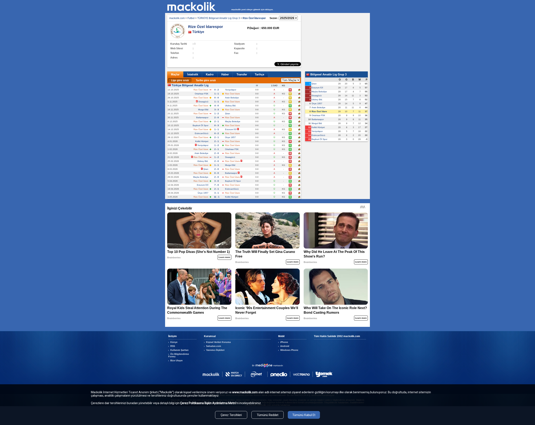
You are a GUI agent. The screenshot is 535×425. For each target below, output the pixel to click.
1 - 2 (216, 113)
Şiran (227, 113)
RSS (172, 346)
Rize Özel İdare (319, 111)
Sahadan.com (213, 346)
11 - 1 (216, 197)
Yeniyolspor (230, 90)
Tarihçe (259, 74)
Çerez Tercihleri (231, 415)
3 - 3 (216, 109)
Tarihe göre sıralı (206, 80)
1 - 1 (216, 94)
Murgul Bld (203, 109)
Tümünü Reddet (267, 415)
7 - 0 (216, 185)
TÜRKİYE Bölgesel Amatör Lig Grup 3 (218, 18)
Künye (173, 342)
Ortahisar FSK (201, 94)
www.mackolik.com (245, 392)
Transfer (242, 74)
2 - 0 (216, 117)
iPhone (284, 342)
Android (284, 346)
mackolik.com (177, 18)
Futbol (191, 18)
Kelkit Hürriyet (201, 141)
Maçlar (175, 74)
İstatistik (192, 74)
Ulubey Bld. (230, 105)
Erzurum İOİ (231, 129)
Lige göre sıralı (180, 80)
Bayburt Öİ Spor (200, 125)
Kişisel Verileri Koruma (218, 342)
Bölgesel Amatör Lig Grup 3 (328, 74)
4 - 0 (216, 105)
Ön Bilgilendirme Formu (178, 355)
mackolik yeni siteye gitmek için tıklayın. (252, 9)
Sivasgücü (203, 101)
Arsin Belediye (232, 97)
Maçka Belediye (232, 121)
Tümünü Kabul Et (303, 415)
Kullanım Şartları (179, 350)
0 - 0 (216, 97)
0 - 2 (216, 90)
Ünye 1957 (230, 137)
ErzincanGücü (201, 133)
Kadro (210, 74)
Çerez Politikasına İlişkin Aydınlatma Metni (208, 403)
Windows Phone (289, 350)
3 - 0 (216, 181)
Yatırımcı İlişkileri (215, 350)
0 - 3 (216, 125)
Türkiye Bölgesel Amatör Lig (190, 85)
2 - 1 (216, 121)
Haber (225, 74)
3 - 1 (216, 193)
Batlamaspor (202, 117)
